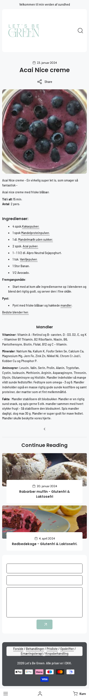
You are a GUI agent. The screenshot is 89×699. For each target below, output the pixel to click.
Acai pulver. (30, 246)
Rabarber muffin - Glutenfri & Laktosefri (44, 494)
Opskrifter (67, 649)
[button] (79, 693)
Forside (18, 649)
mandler (66, 305)
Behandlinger (35, 649)
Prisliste (52, 649)
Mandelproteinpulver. (35, 233)
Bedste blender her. (15, 312)
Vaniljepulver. (29, 259)
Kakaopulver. (30, 226)
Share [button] (48, 82)
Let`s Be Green (34, 663)
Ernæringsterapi (32, 653)
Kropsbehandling (56, 653)
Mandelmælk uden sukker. (35, 239)
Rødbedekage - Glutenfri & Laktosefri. (44, 544)
